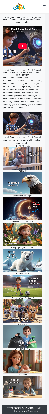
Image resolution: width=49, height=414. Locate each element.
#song (39, 81)
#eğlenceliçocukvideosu (31, 87)
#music (21, 81)
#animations (8, 81)
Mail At (39, 408)
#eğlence (38, 84)
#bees (11, 90)
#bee (5, 90)
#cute (26, 78)
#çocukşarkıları (10, 78)
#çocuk (20, 78)
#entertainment (9, 87)
